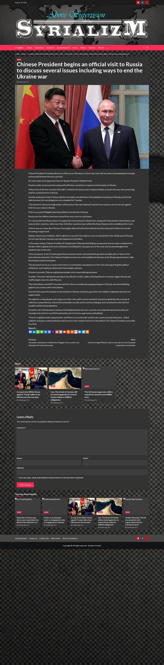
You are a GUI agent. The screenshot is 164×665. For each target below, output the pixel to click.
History (92, 48)
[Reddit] (57, 332)
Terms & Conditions (69, 538)
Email (86, 458)
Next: (112, 342)
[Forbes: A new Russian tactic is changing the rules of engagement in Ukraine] (55, 506)
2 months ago (22, 400)
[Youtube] (64, 332)
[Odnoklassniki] (68, 332)
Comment (21, 428)
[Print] (72, 332)
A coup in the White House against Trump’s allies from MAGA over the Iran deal (28, 394)
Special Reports (63, 48)
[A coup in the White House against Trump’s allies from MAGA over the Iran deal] (31, 378)
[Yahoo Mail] (53, 332)
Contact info (44, 538)
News (29, 48)
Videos (83, 48)
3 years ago (22, 82)
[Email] (41, 332)
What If (101, 48)
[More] (87, 332)
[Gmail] (76, 332)
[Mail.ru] (49, 332)
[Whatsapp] (38, 332)
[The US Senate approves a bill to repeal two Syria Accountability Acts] (99, 378)
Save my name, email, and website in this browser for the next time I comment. (51, 478)
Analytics (50, 48)
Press (75, 48)
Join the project (21, 538)
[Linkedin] (34, 332)
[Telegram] (83, 332)
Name (20, 458)
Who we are (55, 538)
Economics (39, 48)
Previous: (53, 342)
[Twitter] (60, 332)
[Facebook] (30, 332)
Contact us (33, 538)
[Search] (147, 48)
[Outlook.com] (79, 332)
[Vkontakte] (45, 332)
